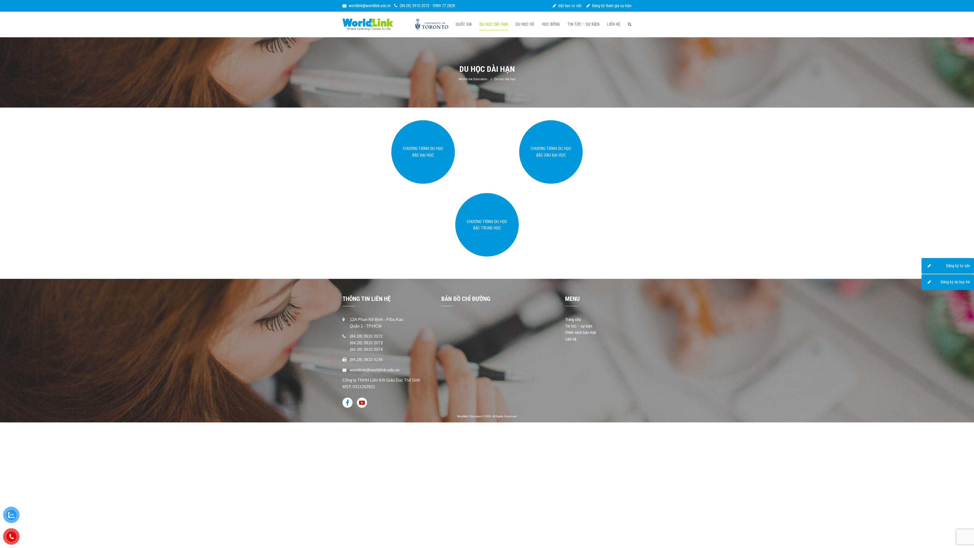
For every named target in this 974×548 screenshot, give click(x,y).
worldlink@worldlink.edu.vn (369, 5)
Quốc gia (464, 24)
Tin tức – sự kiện (583, 24)
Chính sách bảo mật (580, 332)
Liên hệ (613, 24)
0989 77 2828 (444, 5)
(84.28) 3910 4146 (366, 359)
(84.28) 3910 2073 (366, 343)
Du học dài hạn (493, 24)
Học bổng (551, 24)
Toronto (432, 24)
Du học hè (524, 24)
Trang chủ (573, 319)
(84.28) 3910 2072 (414, 5)
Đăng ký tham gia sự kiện (611, 5)
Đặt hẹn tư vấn (569, 5)
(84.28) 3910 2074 (366, 349)
